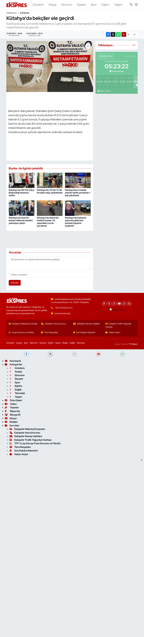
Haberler (11, 13)
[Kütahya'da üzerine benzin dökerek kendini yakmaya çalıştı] (21, 207)
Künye (13, 418)
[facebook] (26, 354)
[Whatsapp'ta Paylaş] (118, 34)
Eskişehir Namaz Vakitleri (88, 323)
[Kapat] (142, 460)
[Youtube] (119, 303)
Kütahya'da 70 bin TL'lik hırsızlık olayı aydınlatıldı (49, 191)
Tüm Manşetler (51, 332)
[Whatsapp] (124, 303)
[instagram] (74, 354)
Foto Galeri (16, 400)
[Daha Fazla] (124, 34)
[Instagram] (114, 303)
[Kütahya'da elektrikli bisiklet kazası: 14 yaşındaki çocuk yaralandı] (50, 207)
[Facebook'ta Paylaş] (108, 34)
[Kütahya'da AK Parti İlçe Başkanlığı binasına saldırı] (21, 180)
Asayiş (52, 4)
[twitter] (50, 354)
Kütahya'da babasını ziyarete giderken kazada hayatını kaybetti (75, 221)
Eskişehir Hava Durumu (55, 323)
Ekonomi (66, 4)
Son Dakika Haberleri (85, 332)
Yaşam (118, 4)
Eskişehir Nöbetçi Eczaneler (25, 323)
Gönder (15, 282)
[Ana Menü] (136, 4)
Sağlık (72, 342)
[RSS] (129, 303)
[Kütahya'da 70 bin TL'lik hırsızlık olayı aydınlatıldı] (50, 180)
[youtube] (98, 354)
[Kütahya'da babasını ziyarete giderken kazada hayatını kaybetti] (78, 207)
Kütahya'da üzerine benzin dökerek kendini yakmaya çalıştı (21, 220)
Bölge (65, 342)
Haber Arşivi (114, 332)
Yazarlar (14, 407)
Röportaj (15, 411)
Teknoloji (80, 342)
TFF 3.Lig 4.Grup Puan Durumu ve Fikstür (37, 443)
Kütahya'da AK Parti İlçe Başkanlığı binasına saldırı (21, 193)
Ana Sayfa (15, 360)
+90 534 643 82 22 (63, 307)
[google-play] (116, 310)
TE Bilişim (133, 344)
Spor (94, 4)
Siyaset (81, 4)
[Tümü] (134, 45)
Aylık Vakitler (105, 91)
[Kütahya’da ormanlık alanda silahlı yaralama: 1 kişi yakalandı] (78, 180)
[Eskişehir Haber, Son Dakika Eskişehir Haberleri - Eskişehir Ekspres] (16, 4)
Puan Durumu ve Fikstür (23, 332)
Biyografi (15, 414)
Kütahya (24, 13)
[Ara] (131, 4)
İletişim (14, 421)
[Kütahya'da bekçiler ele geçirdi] (49, 66)
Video (13, 404)
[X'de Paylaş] (113, 34)
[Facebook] (104, 303)
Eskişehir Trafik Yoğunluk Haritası (118, 325)
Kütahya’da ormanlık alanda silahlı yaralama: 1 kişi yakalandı (77, 193)
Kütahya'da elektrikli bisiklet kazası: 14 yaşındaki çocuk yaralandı (47, 221)
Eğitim (106, 4)
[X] (109, 303)
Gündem (38, 4)
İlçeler (58, 342)
